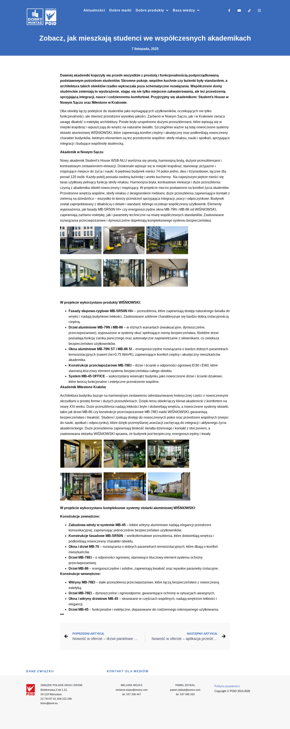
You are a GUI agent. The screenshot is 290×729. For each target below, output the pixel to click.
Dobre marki (120, 10)
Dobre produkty (150, 10)
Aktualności (94, 10)
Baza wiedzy (184, 10)
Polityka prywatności (227, 686)
